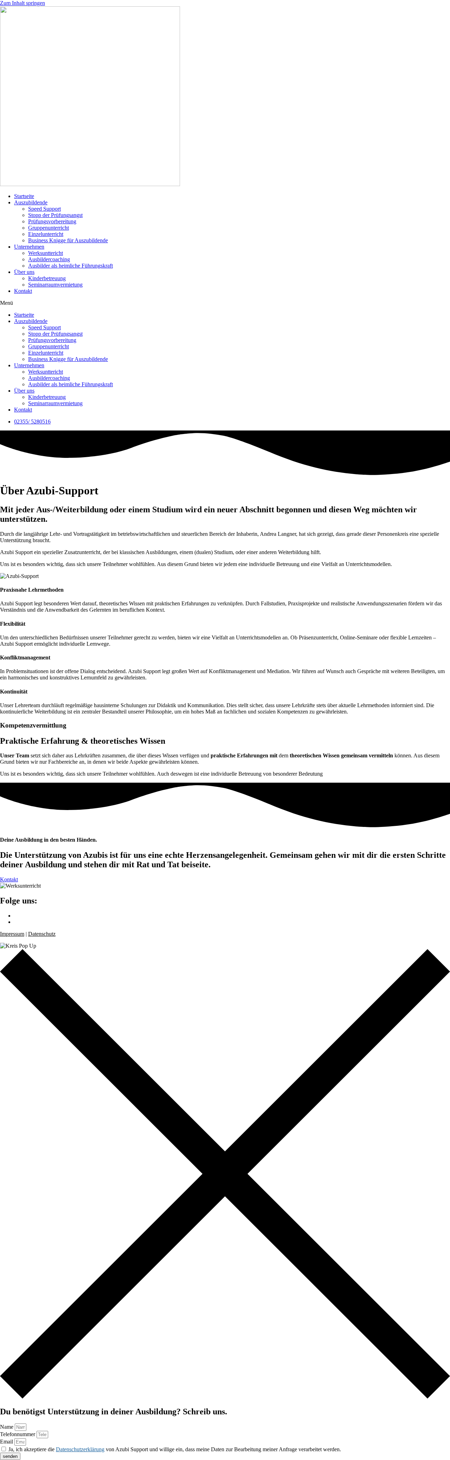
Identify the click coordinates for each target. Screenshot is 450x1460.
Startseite (24, 196)
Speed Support (44, 209)
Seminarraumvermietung (55, 285)
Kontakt (23, 291)
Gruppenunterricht (48, 228)
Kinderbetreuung (47, 278)
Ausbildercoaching (49, 259)
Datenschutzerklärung (80, 1449)
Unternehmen (29, 247)
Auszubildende (30, 202)
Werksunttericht (45, 253)
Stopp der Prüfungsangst (55, 215)
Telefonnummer (18, 1434)
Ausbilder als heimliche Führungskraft (70, 266)
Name (7, 1427)
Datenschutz (42, 934)
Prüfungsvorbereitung (52, 221)
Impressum (12, 934)
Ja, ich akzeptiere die (174, 1449)
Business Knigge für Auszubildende (68, 240)
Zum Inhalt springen (22, 3)
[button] (225, 303)
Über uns (24, 272)
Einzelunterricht (45, 234)
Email (7, 1442)
